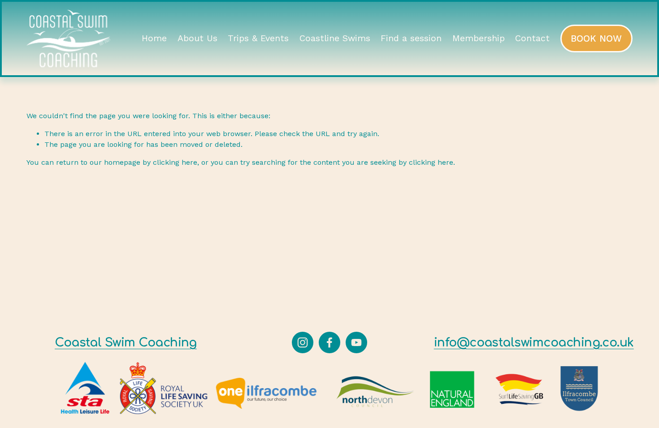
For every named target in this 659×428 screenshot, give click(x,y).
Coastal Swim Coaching (126, 342)
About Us (197, 38)
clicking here (175, 162)
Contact (532, 38)
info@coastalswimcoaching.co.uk (534, 342)
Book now (596, 38)
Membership (478, 38)
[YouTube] (356, 342)
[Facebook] (329, 342)
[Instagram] (302, 342)
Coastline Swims (334, 38)
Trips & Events (258, 38)
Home (154, 38)
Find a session (411, 38)
